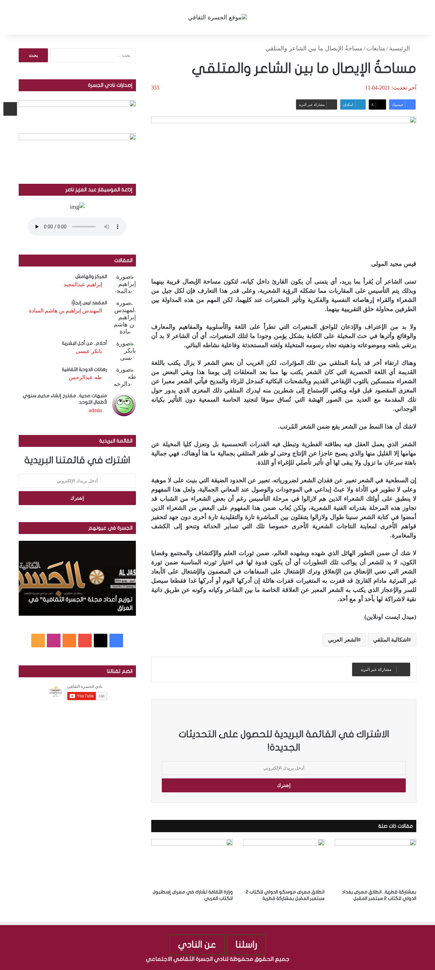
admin (95, 410)
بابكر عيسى (89, 351)
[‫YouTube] (85, 640)
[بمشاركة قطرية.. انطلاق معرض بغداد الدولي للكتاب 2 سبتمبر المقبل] (375, 862)
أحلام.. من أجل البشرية (84, 343)
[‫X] (100, 640)
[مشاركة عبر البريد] (10, 109)
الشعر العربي (343, 640)
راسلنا (246, 945)
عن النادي (197, 945)
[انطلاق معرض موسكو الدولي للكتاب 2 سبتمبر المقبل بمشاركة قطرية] (284, 862)
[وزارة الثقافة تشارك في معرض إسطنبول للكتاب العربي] (192, 862)
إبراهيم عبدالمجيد (83, 284)
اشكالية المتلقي (390, 640)
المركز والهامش (91, 276)
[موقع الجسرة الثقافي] (217, 17)
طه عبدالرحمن (85, 377)
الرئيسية (400, 48)
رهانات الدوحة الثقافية (84, 369)
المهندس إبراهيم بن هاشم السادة (65, 310)
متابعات (375, 48)
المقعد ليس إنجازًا (89, 302)
